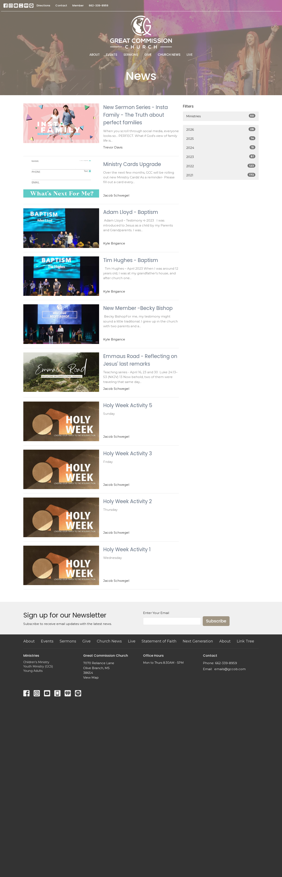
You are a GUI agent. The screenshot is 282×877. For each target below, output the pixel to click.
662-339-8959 (98, 5)
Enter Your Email (156, 613)
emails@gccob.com (230, 669)
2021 (220, 175)
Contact (61, 5)
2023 (220, 157)
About (94, 54)
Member (78, 5)
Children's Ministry (36, 662)
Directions (43, 5)
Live (190, 54)
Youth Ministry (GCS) (38, 666)
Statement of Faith (159, 641)
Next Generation (198, 641)
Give (148, 54)
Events (111, 54)
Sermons (130, 54)
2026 (220, 129)
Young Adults (33, 671)
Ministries (220, 116)
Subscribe (216, 621)
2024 (220, 148)
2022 (220, 166)
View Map (91, 677)
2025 (220, 138)
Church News (169, 54)
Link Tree (245, 641)
